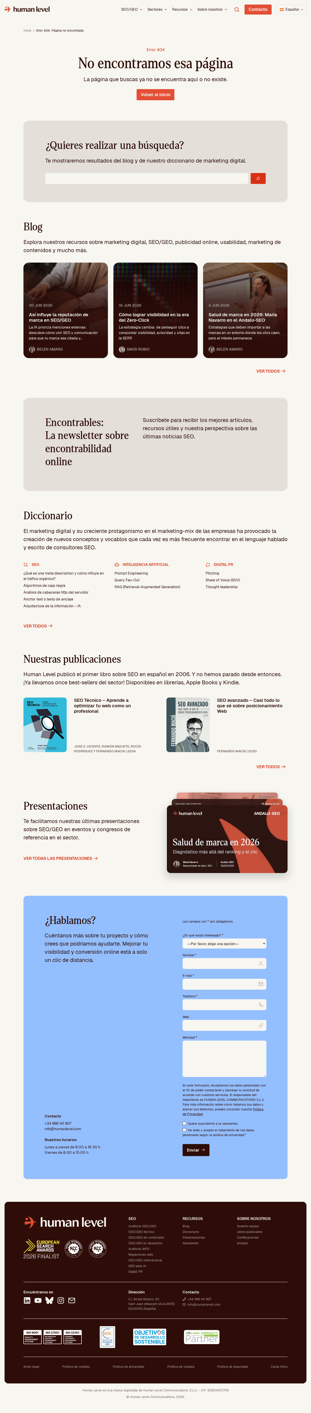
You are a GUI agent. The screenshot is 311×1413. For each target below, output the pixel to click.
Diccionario (191, 1232)
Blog (186, 1226)
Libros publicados (249, 1232)
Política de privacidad (128, 1367)
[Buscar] (258, 178)
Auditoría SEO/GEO (142, 1226)
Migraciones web (140, 1254)
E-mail (188, 976)
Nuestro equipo (248, 1226)
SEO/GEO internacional (145, 1260)
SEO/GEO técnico (141, 1232)
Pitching (212, 573)
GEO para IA (137, 1266)
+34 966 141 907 (58, 1123)
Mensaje (190, 1037)
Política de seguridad (232, 1367)
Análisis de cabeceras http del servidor (56, 592)
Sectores (155, 9)
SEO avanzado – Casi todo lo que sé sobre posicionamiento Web (250, 705)
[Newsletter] (71, 1301)
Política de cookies (76, 1367)
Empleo (242, 1243)
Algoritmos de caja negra (44, 585)
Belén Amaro (50, 349)
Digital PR (135, 1272)
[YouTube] (38, 1301)
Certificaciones (248, 1237)
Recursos (180, 9)
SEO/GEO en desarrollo (145, 1243)
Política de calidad (180, 1367)
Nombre (189, 955)
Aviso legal (31, 1367)
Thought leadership (222, 587)
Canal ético (279, 1367)
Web (186, 1017)
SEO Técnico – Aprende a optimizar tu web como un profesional (102, 705)
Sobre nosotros (209, 9)
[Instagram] (60, 1301)
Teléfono (190, 996)
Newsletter (191, 1243)
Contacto (258, 9)
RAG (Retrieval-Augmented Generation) (147, 587)
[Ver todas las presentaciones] (227, 839)
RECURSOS (193, 1218)
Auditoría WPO (138, 1249)
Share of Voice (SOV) (223, 580)
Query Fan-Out (127, 580)
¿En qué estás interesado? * (203, 935)
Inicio (27, 30)
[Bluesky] (49, 1301)
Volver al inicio (155, 95)
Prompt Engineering (131, 573)
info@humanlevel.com (63, 1129)
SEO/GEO (129, 9)
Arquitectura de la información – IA (52, 606)
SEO (132, 1218)
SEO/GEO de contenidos (146, 1237)
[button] (290, 10)
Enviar (193, 1150)
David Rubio (138, 349)
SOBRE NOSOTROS (254, 1218)
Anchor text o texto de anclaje (48, 599)
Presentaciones (194, 1237)
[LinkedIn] (27, 1301)
